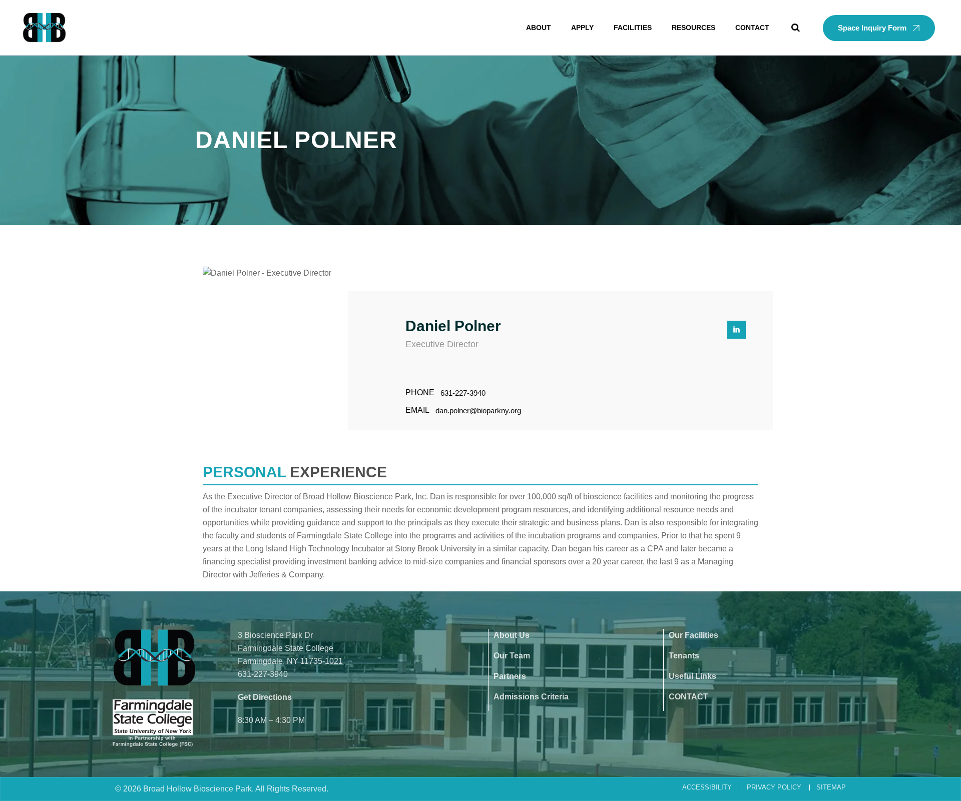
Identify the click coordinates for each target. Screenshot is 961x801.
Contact (752, 28)
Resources (693, 28)
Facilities (633, 28)
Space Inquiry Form (872, 28)
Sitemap (831, 787)
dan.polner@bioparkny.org (478, 410)
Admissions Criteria (531, 696)
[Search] (795, 28)
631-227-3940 (463, 393)
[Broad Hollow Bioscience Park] (44, 27)
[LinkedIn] (736, 330)
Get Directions (265, 697)
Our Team (512, 655)
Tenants (684, 655)
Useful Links (692, 676)
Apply (582, 28)
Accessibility (707, 787)
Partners (510, 676)
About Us (512, 635)
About (538, 28)
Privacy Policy (774, 787)
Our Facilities (693, 635)
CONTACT (688, 696)
